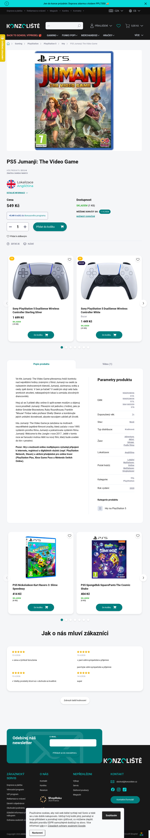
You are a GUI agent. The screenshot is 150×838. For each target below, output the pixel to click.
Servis (76, 785)
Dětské (130, 442)
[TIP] (41, 281)
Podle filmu (129, 445)
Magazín (54, 11)
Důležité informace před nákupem (17, 814)
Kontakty (77, 11)
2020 (132, 488)
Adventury (129, 436)
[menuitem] (25, 35)
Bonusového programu (35, 215)
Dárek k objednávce (15, 803)
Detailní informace (16, 193)
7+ (133, 414)
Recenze (43, 790)
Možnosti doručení (85, 216)
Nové (131, 422)
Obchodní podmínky (16, 808)
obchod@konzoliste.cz (126, 781)
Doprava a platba (14, 11)
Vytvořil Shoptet (130, 834)
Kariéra (65, 11)
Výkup (76, 781)
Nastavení (37, 832)
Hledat (79, 26)
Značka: (17, 173)
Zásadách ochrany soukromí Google (66, 825)
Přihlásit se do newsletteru (65, 753)
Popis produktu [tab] (41, 364)
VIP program (12, 794)
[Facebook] (113, 789)
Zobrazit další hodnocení (75, 700)
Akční (131, 439)
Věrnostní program (15, 789)
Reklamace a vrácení (36, 11)
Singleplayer (128, 471)
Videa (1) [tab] (107, 364)
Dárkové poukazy (81, 790)
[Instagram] (118, 789)
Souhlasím (111, 815)
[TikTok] (124, 789)
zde (42, 825)
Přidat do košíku (45, 226)
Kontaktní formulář (125, 799)
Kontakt (43, 781)
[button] (62, 347)
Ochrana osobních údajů (18, 820)
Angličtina (129, 452)
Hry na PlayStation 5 (115, 508)
